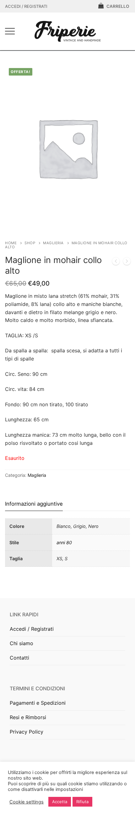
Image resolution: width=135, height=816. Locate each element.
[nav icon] (10, 31)
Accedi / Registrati (26, 6)
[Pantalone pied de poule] (116, 262)
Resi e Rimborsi (28, 717)
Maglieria (53, 243)
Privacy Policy (26, 732)
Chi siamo (21, 643)
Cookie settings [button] (26, 802)
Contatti (19, 658)
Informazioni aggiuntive (34, 504)
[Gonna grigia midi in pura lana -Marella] (127, 262)
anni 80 (64, 542)
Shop (29, 243)
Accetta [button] (59, 801)
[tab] (34, 504)
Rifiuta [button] (82, 801)
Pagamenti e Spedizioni (38, 703)
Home (11, 243)
